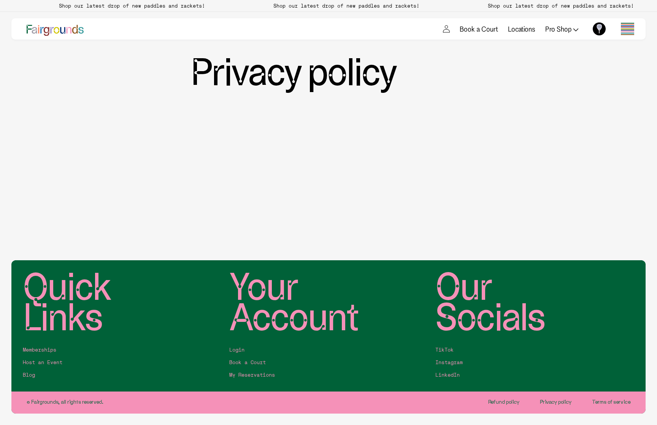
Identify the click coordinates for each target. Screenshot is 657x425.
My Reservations (252, 374)
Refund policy (504, 402)
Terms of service (611, 402)
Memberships (39, 349)
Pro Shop (559, 29)
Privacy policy (556, 402)
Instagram (449, 362)
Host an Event (42, 362)
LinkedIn (447, 374)
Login (236, 349)
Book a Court (479, 29)
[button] (627, 29)
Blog (29, 374)
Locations (521, 29)
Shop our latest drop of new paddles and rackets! (128, 6)
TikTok (444, 349)
